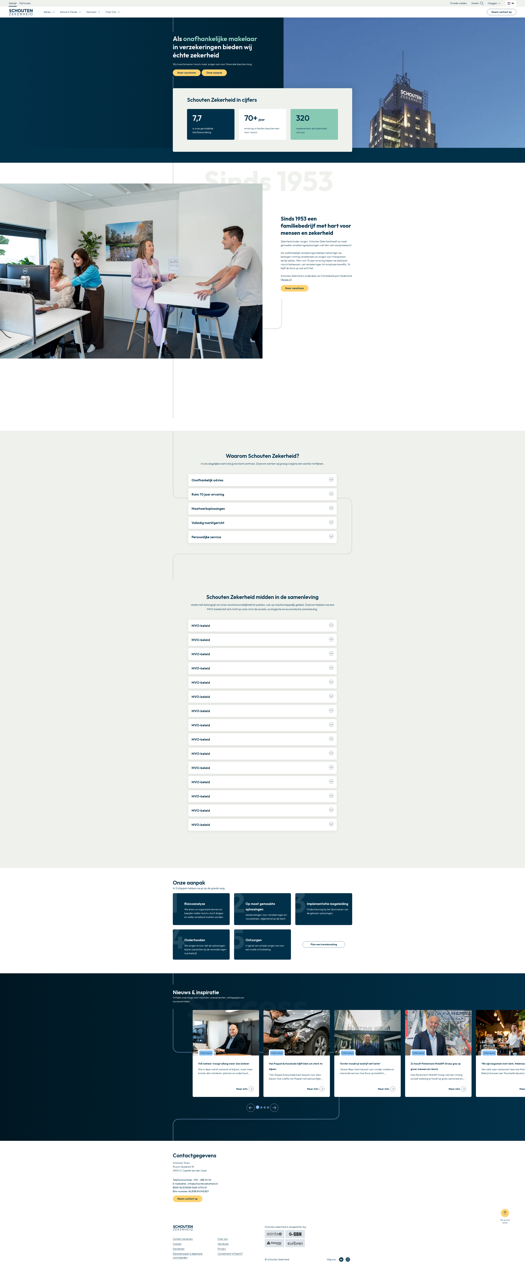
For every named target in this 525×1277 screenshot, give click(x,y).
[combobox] (510, 3)
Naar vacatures (186, 72)
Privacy (222, 1248)
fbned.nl (286, 279)
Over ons (223, 1238)
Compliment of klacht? (230, 1253)
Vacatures (223, 1243)
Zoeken (475, 3)
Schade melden (458, 3)
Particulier (25, 3)
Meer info (242, 1088)
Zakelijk (13, 3)
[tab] (257, 1107)
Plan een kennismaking (324, 944)
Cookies (177, 1243)
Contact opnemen (183, 1238)
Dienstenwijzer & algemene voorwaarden (187, 1255)
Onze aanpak (214, 72)
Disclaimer (179, 1248)
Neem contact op (502, 12)
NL (513, 3)
